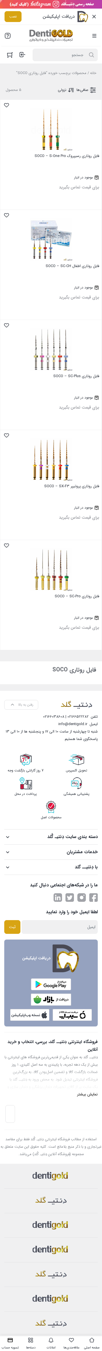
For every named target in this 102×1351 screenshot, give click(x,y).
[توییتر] (69, 897)
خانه (93, 73)
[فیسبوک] (93, 897)
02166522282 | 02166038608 (66, 717)
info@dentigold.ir (72, 724)
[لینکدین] (58, 897)
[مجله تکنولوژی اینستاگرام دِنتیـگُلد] (81, 897)
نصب (13, 16)
